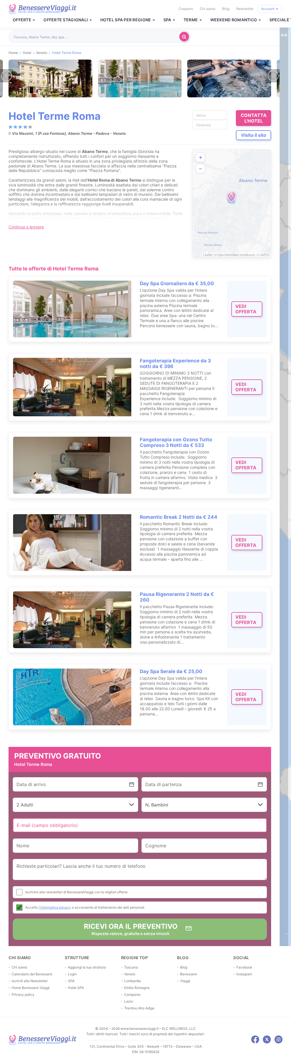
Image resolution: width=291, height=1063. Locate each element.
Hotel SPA (76, 988)
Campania (132, 994)
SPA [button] (167, 20)
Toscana (131, 967)
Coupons (186, 9)
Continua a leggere (26, 226)
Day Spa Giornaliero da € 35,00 (177, 283)
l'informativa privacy (55, 907)
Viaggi (185, 981)
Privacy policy (23, 994)
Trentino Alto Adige (139, 1008)
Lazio (128, 1001)
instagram (278, 1039)
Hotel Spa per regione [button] (126, 20)
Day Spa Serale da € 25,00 (171, 671)
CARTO (264, 255)
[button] (231, 197)
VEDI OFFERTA (245, 308)
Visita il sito (253, 135)
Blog (225, 9)
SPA (71, 981)
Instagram (244, 974)
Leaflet (207, 255)
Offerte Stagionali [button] (66, 20)
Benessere (188, 974)
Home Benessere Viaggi (30, 988)
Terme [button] (191, 20)
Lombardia (132, 981)
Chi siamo (207, 9)
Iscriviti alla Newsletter (30, 981)
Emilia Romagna (136, 988)
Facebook (244, 967)
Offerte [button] (22, 20)
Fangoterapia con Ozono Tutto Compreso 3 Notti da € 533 (176, 442)
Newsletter (244, 9)
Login (72, 974)
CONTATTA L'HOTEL (254, 118)
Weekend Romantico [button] (234, 20)
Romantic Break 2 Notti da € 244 (178, 517)
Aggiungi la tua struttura (87, 967)
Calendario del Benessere (32, 974)
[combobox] (95, 36)
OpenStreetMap (228, 255)
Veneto (129, 974)
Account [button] (268, 9)
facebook (255, 1039)
